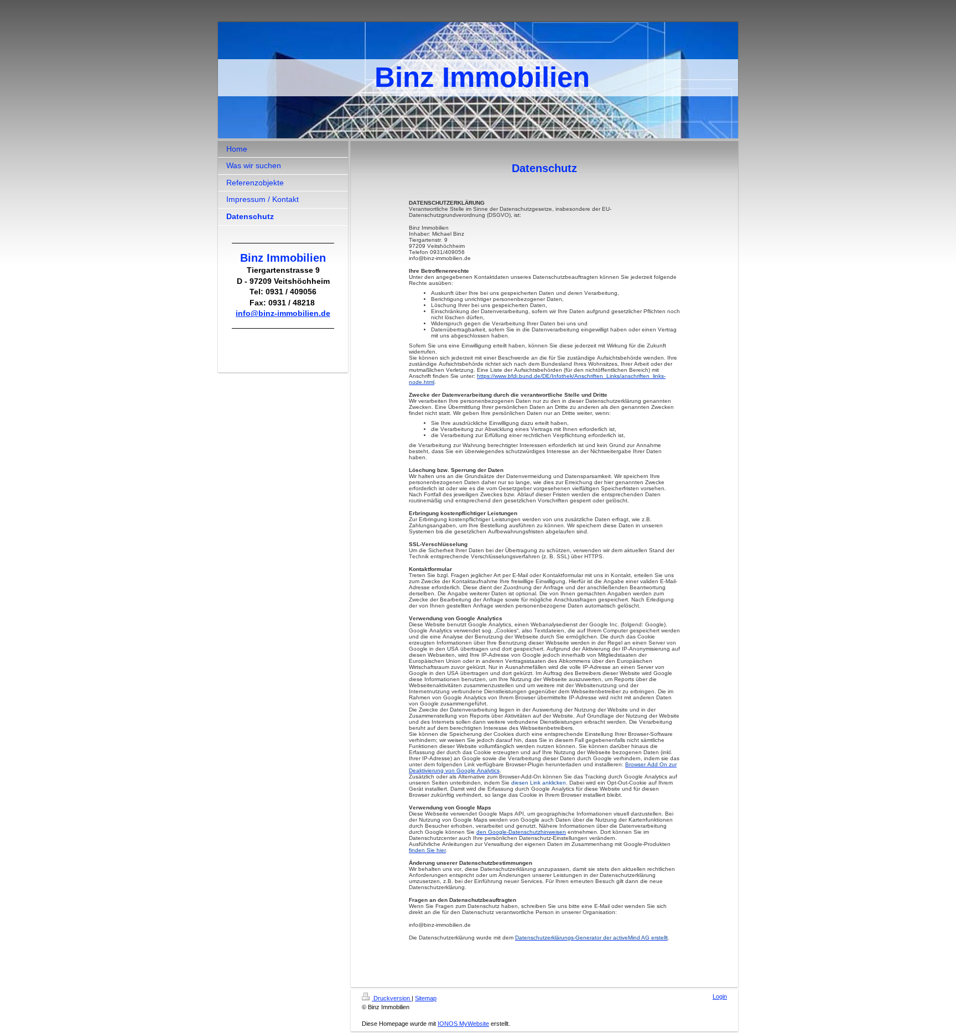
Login (720, 996)
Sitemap (426, 998)
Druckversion (392, 998)
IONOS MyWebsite (463, 1023)
